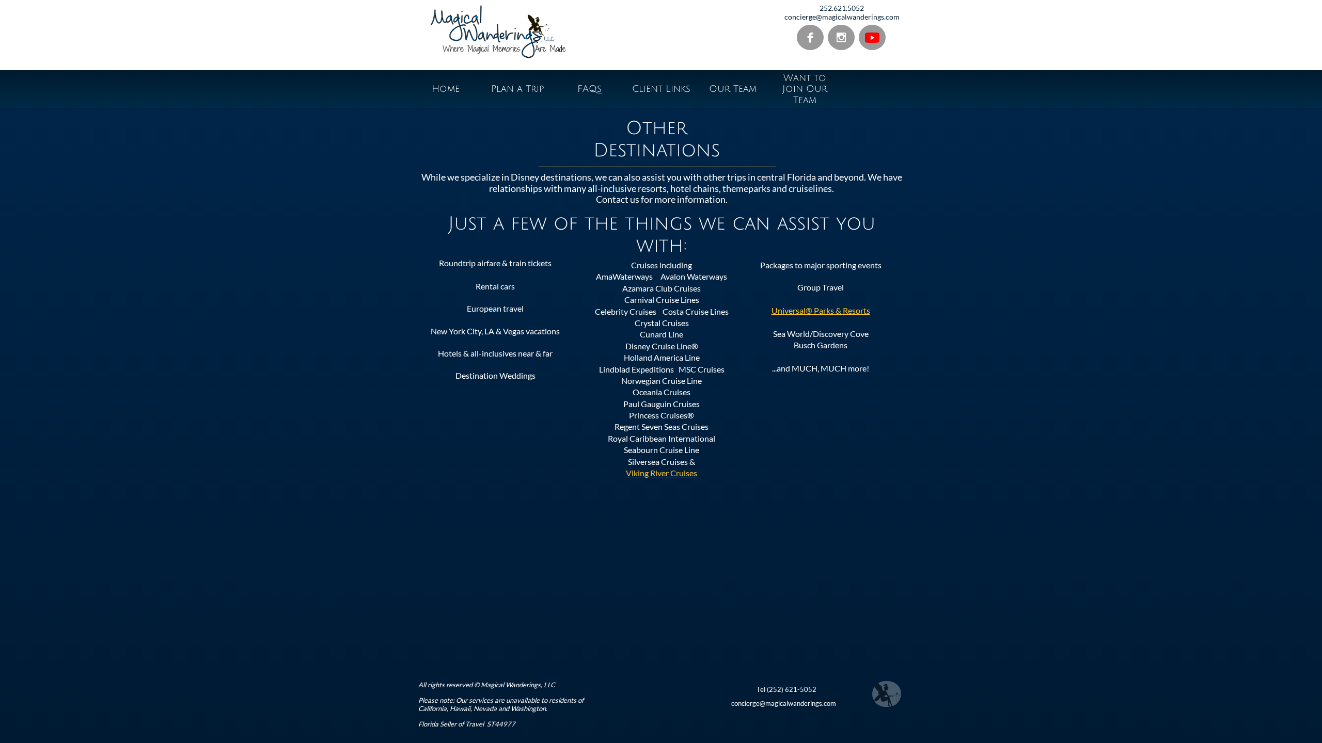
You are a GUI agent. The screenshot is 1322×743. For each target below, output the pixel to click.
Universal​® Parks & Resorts (821, 310)
